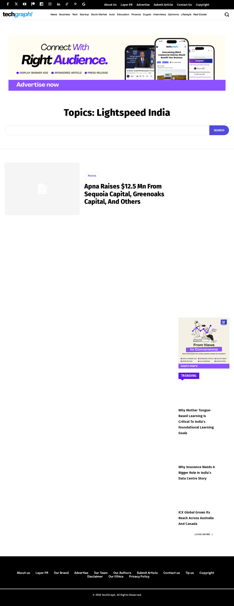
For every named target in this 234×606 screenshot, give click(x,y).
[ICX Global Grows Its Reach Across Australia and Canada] (204, 502)
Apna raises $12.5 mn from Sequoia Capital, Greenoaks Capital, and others (124, 194)
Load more (202, 534)
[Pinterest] (75, 4)
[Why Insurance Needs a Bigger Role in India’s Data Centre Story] (204, 457)
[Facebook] (8, 4)
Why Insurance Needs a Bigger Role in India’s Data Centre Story (196, 472)
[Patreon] (33, 4)
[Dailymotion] (41, 4)
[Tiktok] (67, 4)
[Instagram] (50, 4)
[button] (227, 14)
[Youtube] (24, 4)
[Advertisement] (204, 230)
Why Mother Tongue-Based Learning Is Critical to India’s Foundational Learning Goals (196, 421)
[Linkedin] (58, 4)
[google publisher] (84, 4)
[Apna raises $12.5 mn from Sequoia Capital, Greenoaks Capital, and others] (42, 188)
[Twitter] (16, 4)
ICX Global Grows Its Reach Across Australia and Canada (196, 518)
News (92, 175)
